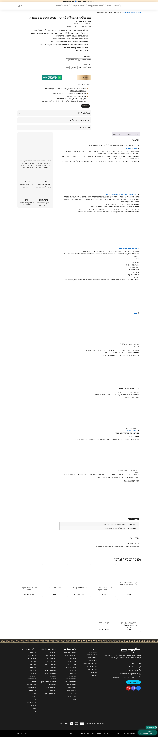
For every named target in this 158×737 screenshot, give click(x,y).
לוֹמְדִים (131, 650)
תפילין (124, 12)
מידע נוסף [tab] (128, 134)
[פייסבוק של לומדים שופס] (138, 688)
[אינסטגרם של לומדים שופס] (133, 688)
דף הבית (138, 12)
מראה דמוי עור (131, 430)
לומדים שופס (131, 12)
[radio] (85, 59)
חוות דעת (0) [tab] (117, 134)
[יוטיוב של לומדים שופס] (128, 688)
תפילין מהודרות (132, 149)
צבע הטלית (86, 64)
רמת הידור (87, 56)
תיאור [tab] (136, 134)
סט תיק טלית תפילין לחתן (128, 249)
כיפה (136, 313)
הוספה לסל (84, 77)
